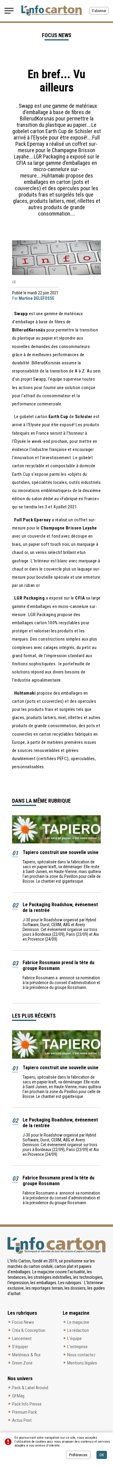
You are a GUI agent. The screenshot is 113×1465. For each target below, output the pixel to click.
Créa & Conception (28, 1330)
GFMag (18, 1396)
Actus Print (22, 1420)
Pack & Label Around (30, 1387)
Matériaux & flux (26, 1355)
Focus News (23, 1322)
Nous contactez (81, 1355)
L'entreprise (77, 1346)
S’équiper (20, 1346)
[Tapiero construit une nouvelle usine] (56, 829)
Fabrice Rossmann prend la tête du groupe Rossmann (58, 965)
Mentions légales (82, 1363)
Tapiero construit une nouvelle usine (61, 852)
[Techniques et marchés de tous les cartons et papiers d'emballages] (51, 10)
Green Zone (22, 1363)
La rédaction (78, 1330)
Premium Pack (24, 1412)
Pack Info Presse (27, 1404)
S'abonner (99, 11)
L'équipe (74, 1338)
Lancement (22, 1338)
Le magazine (78, 1322)
